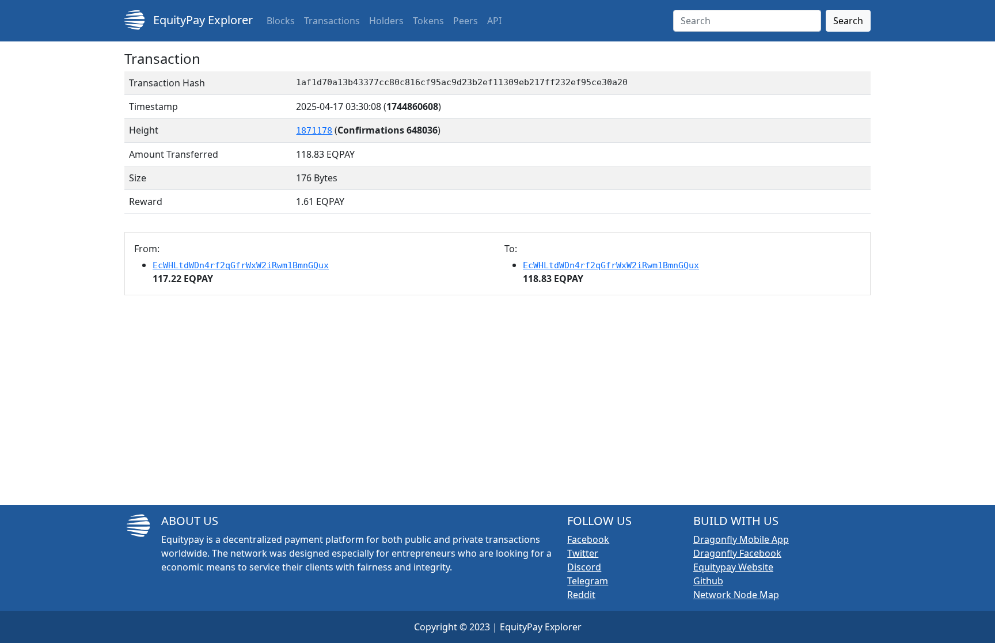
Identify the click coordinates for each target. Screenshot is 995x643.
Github (708, 580)
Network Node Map (736, 594)
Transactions (332, 20)
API (494, 20)
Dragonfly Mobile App (741, 539)
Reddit (581, 594)
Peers (465, 20)
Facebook (588, 539)
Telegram (587, 580)
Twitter (582, 553)
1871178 (314, 130)
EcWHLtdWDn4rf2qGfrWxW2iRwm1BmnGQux (241, 265)
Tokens (428, 20)
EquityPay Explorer (201, 20)
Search (848, 20)
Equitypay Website (733, 567)
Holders (386, 20)
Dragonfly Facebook (737, 553)
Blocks (281, 20)
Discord (584, 567)
